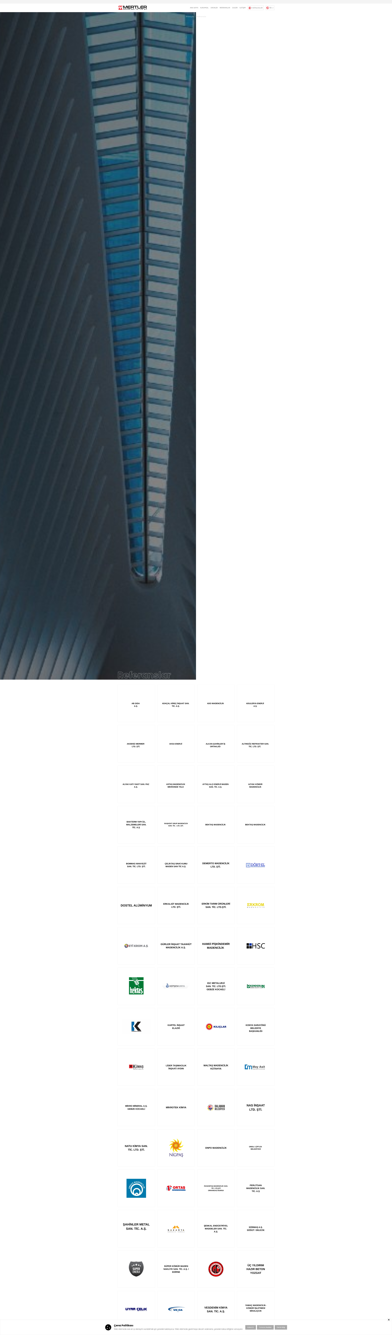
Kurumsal (204, 8)
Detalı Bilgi (281, 1327)
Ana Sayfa (194, 8)
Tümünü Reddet (265, 1327)
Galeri (235, 8)
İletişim (243, 8)
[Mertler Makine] (132, 8)
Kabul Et (250, 1327)
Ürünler (214, 8)
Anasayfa (190, 16)
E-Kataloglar (257, 8)
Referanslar (225, 8)
